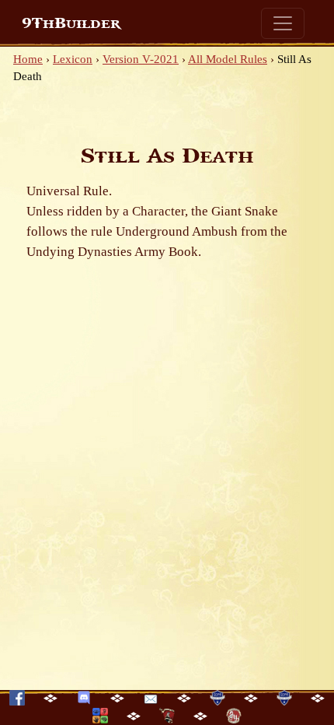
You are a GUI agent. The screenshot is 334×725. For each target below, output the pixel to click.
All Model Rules (227, 59)
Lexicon (72, 59)
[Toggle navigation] (282, 23)
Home (28, 59)
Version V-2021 (141, 59)
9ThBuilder (71, 23)
